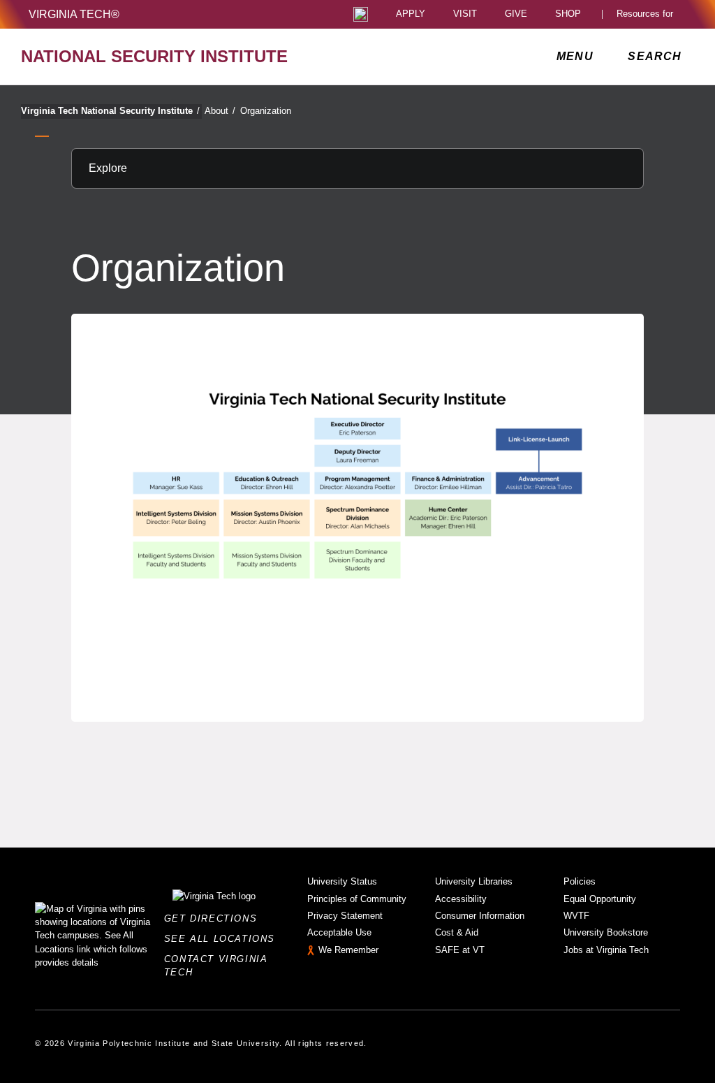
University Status (342, 881)
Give (516, 14)
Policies (579, 881)
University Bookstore (605, 932)
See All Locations (223, 938)
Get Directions (214, 918)
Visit (465, 14)
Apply (410, 14)
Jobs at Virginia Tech (606, 950)
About (220, 111)
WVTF (576, 915)
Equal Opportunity (599, 899)
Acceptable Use (339, 932)
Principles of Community (356, 899)
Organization (265, 111)
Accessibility (461, 899)
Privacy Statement (345, 915)
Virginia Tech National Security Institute (110, 111)
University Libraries (474, 881)
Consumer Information (479, 915)
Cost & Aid (456, 932)
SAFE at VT (460, 950)
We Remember (348, 950)
